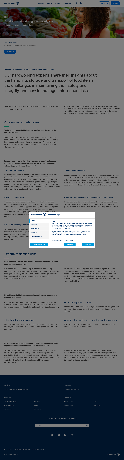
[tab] (39, 221)
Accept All (88, 244)
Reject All (70, 244)
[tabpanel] (72, 235)
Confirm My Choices (39, 244)
